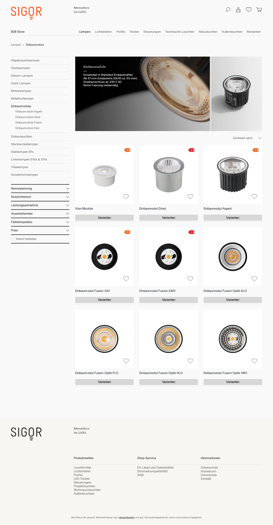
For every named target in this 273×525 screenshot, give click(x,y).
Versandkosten (126, 517)
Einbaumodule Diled (27, 117)
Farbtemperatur (21, 222)
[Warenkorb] (259, 10)
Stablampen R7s (22, 152)
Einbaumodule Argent (29, 111)
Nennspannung (21, 188)
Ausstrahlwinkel (21, 213)
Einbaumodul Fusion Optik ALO (225, 291)
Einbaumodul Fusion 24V (92, 291)
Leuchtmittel (82, 467)
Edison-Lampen (22, 75)
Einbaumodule (21, 106)
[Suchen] (228, 10)
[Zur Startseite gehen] (42, 13)
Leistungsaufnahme (24, 205)
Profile (78, 475)
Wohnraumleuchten (87, 490)
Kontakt (206, 479)
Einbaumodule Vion (27, 128)
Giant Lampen (21, 83)
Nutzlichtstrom (21, 197)
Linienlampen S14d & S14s (29, 159)
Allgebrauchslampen (25, 60)
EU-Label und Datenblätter (155, 467)
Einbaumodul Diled (152, 208)
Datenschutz (209, 467)
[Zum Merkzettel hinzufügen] (126, 196)
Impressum (208, 471)
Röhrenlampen (21, 91)
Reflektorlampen (22, 98)
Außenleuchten (84, 493)
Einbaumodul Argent (218, 208)
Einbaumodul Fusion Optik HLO (161, 373)
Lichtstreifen (82, 471)
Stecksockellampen (24, 144)
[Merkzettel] (249, 10)
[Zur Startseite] (42, 433)
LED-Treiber (82, 479)
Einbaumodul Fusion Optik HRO (225, 373)
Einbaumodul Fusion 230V (157, 291)
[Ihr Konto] (238, 10)
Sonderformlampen (24, 174)
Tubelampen (19, 167)
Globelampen (20, 68)
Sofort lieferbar (26, 239)
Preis (14, 230)
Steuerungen (82, 482)
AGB (140, 475)
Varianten (104, 217)
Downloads (209, 475)
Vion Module (84, 208)
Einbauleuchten (21, 136)
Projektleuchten (84, 486)
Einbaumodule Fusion (28, 122)
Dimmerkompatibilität (152, 471)
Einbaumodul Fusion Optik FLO (96, 373)
